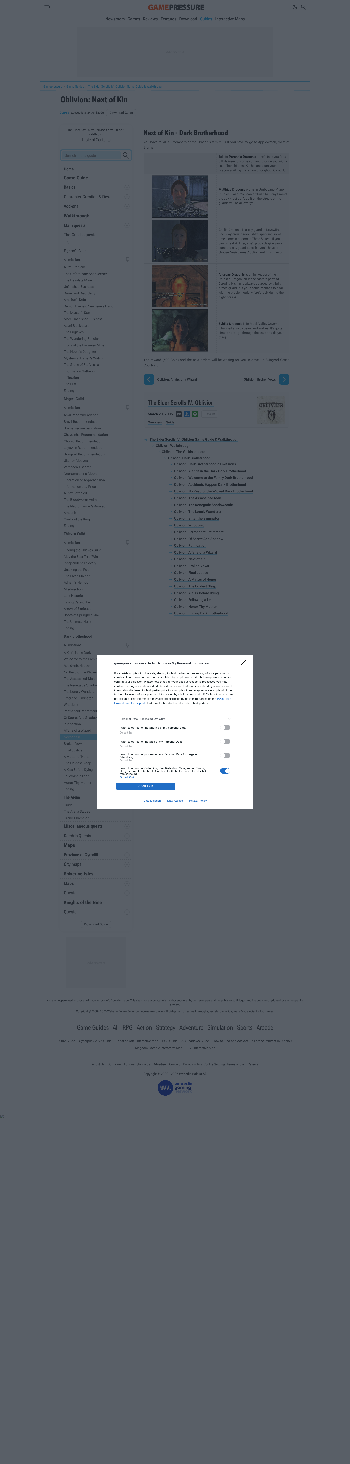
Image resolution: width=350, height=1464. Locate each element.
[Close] (245, 664)
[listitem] (175, 719)
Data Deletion (152, 800)
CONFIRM (145, 786)
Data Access (175, 800)
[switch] (225, 727)
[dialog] (175, 732)
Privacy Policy (198, 800)
